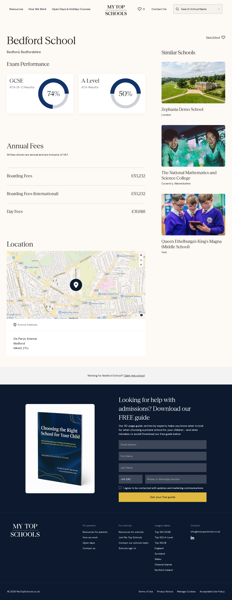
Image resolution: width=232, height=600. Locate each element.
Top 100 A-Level (164, 537)
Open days (89, 542)
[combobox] (130, 479)
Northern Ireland (164, 569)
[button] (76, 285)
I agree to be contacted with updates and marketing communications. (163, 488)
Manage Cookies (186, 591)
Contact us (89, 548)
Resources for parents (95, 531)
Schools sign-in (127, 548)
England (159, 548)
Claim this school (134, 375)
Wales (158, 559)
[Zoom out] (141, 260)
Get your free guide (162, 497)
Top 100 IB (160, 542)
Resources (16, 9)
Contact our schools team (133, 542)
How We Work (37, 9)
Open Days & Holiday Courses (71, 9)
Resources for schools (131, 531)
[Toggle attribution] (141, 315)
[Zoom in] (141, 255)
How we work (90, 537)
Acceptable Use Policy (212, 591)
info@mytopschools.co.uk (205, 531)
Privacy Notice (165, 591)
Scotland (160, 553)
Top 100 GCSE (163, 531)
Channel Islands (163, 564)
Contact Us (158, 9)
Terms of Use (145, 591)
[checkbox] (120, 487)
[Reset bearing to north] (141, 264)
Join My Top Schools (130, 537)
